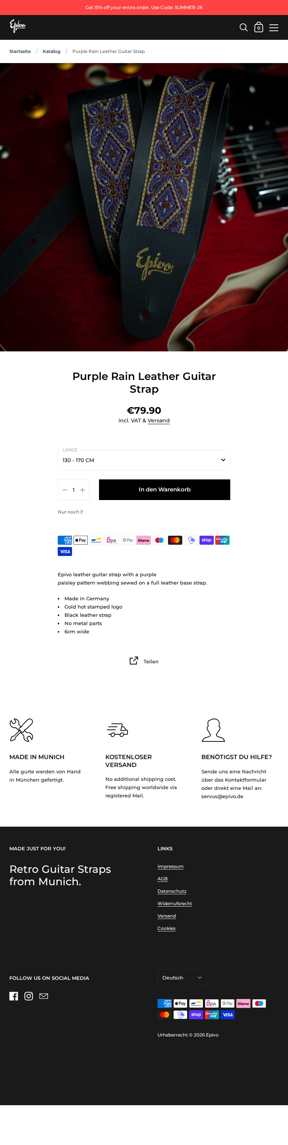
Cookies (167, 928)
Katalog (51, 51)
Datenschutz (172, 891)
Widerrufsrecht (175, 903)
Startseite (20, 51)
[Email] (43, 996)
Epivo (212, 1035)
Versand (159, 420)
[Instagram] (28, 996)
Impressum (171, 866)
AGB (163, 878)
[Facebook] (13, 996)
